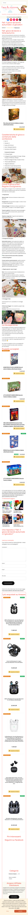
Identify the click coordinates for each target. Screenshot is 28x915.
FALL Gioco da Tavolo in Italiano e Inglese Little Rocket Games (13, 123)
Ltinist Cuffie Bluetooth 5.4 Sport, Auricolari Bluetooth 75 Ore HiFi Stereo (14, 662)
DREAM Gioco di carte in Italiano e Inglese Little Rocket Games (13, 451)
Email (3, 569)
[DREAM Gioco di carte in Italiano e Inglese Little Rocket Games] (14, 441)
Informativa (14, 897)
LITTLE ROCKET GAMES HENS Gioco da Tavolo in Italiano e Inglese (13, 395)
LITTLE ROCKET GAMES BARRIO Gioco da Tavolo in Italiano (13, 479)
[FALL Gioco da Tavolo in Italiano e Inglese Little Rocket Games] (14, 114)
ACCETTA (20, 911)
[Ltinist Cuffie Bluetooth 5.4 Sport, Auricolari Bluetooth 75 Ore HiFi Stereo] (14, 650)
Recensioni (17, 27)
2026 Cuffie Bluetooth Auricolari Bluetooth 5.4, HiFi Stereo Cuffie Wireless (14, 699)
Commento (4, 547)
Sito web (4, 575)
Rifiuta (7, 911)
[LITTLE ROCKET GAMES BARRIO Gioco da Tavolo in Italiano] (14, 470)
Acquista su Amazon (19, 129)
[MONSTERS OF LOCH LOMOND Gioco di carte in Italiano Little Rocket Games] (14, 358)
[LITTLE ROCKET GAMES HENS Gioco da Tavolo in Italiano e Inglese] (14, 386)
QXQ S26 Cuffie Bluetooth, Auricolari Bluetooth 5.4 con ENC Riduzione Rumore (14, 819)
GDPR (17, 908)
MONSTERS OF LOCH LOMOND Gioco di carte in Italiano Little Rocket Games (13, 368)
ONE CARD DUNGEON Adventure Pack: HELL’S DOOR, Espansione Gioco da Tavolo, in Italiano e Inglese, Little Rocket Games (14, 424)
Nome (3, 563)
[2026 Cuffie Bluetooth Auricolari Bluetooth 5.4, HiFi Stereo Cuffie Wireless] (14, 687)
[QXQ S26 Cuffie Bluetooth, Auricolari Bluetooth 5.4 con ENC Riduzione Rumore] (14, 807)
